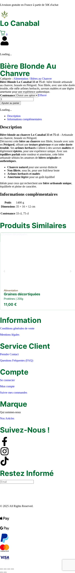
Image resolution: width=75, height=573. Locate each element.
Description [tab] (14, 116)
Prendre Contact (9, 354)
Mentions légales (9, 334)
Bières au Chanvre (41, 78)
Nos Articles (7, 418)
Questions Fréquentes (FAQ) (16, 360)
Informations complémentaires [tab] (24, 119)
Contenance (7, 95)
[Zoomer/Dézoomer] (1, 569)
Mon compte (7, 386)
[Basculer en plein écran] (5, 569)
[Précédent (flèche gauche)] (1, 572)
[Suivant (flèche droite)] (5, 572)
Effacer (42, 95)
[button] (4, 271)
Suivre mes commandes (13, 392)
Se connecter (7, 380)
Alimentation (20, 78)
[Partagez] (8, 569)
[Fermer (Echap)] (12, 569)
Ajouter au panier (10, 103)
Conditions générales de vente (17, 328)
